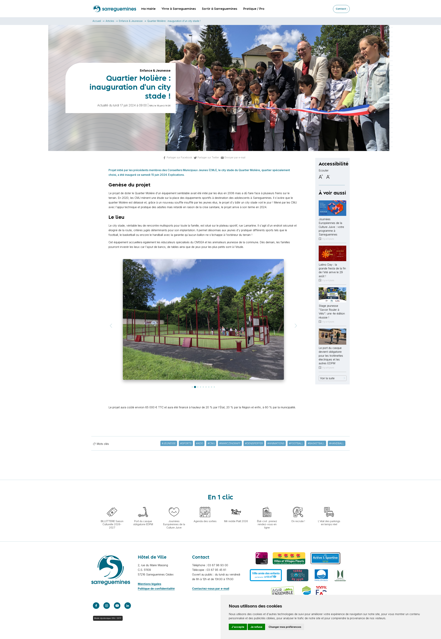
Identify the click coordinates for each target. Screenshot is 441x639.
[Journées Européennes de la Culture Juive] (173, 505)
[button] (111, 325)
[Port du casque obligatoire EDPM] (142, 505)
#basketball (316, 443)
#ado (199, 443)
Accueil (97, 20)
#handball (336, 443)
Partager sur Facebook (179, 157)
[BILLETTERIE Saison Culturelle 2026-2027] (111, 505)
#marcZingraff (229, 443)
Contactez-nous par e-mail (210, 588)
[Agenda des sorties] (204, 505)
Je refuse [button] (256, 626)
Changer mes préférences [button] (285, 626)
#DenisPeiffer (254, 443)
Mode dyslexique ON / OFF (107, 618)
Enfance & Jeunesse (131, 20)
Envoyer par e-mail (235, 157)
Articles (110, 20)
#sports (186, 443)
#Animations (275, 443)
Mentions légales (149, 584)
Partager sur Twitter (208, 157)
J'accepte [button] (238, 626)
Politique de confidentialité (156, 588)
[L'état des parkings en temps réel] (329, 505)
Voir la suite (327, 378)
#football (296, 443)
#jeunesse (169, 443)
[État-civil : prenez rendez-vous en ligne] (267, 505)
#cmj (211, 443)
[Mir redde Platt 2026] (236, 505)
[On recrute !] (298, 505)
